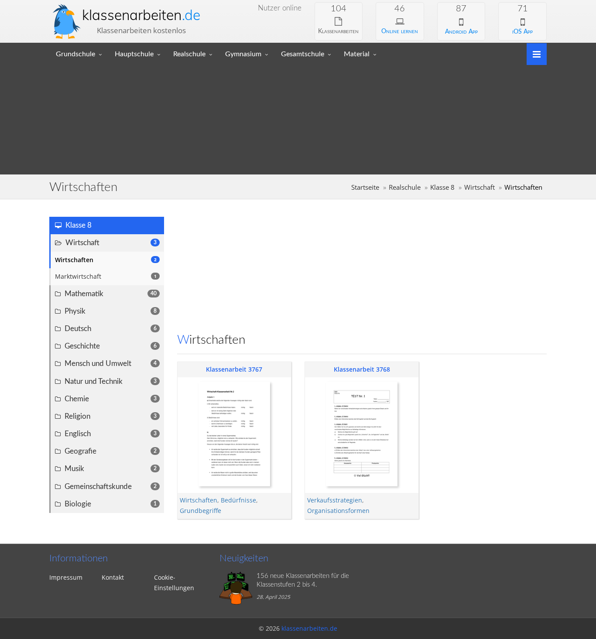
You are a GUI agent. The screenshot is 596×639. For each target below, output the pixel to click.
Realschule (189, 54)
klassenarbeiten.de (309, 628)
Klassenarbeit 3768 (362, 369)
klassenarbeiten (141, 15)
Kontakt (113, 577)
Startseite (365, 187)
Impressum (65, 577)
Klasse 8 (442, 187)
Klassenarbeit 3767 (234, 369)
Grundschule (75, 54)
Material (357, 54)
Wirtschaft (479, 187)
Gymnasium (243, 54)
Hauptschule (134, 54)
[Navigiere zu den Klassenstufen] (533, 53)
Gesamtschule (302, 54)
